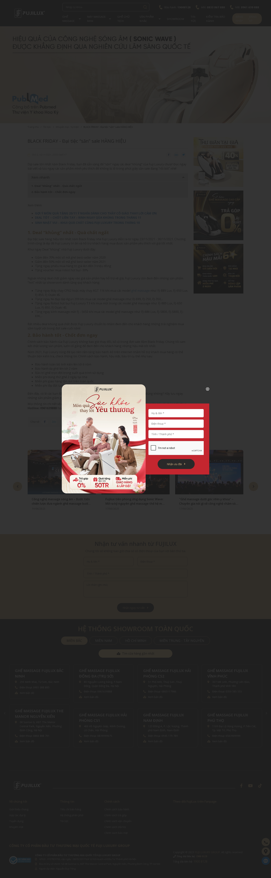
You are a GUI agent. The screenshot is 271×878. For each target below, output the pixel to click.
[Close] (204, 389)
